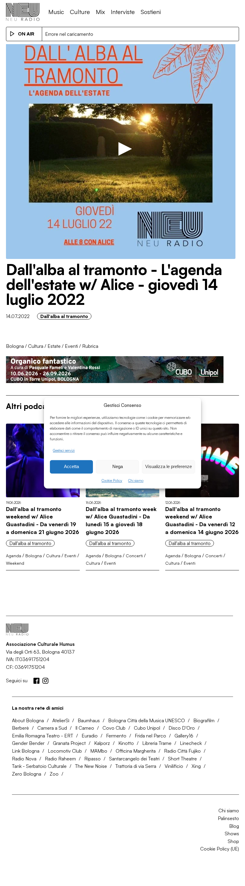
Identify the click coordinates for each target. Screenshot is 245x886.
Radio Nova (24, 759)
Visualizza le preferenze (168, 466)
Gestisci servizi (64, 450)
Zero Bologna (26, 774)
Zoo (54, 774)
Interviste (123, 12)
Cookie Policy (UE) (219, 849)
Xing (196, 766)
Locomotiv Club (65, 751)
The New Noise (91, 766)
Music (56, 12)
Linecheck (191, 743)
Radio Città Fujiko (182, 751)
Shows (232, 833)
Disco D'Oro (182, 728)
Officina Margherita (136, 751)
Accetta (71, 466)
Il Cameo (84, 728)
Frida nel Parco (150, 736)
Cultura (35, 346)
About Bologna (28, 720)
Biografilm (204, 720)
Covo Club (113, 728)
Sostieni (151, 12)
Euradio (90, 736)
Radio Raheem (60, 759)
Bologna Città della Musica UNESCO (146, 720)
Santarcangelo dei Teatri (134, 759)
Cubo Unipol (147, 728)
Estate (54, 346)
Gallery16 (183, 736)
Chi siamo (135, 480)
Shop (233, 841)
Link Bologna (25, 751)
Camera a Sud (52, 728)
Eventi (71, 346)
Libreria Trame (157, 743)
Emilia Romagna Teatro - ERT (42, 736)
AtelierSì (60, 720)
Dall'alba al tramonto (64, 316)
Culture (80, 12)
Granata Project (69, 743)
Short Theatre (182, 759)
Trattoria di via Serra (135, 766)
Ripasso (92, 759)
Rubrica (90, 346)
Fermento (116, 736)
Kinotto (126, 743)
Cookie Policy (112, 480)
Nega (117, 466)
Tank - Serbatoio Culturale (39, 766)
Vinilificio (174, 766)
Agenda (13, 555)
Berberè (20, 728)
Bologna (15, 346)
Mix (100, 12)
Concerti (134, 555)
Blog (234, 826)
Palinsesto (228, 818)
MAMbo (98, 751)
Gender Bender (28, 743)
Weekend (15, 563)
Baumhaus (89, 720)
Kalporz (102, 743)
